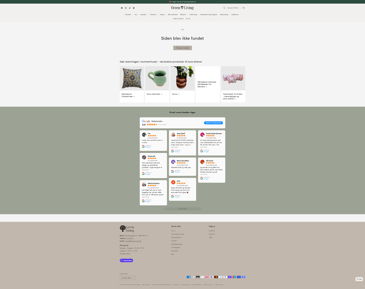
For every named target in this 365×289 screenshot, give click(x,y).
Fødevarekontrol (176, 237)
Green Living (127, 284)
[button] (128, 15)
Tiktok (210, 237)
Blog (172, 254)
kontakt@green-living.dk (133, 241)
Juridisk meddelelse (196, 284)
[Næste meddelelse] (244, 2)
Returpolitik (174, 251)
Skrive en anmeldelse (213, 123)
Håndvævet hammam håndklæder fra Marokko (207, 84)
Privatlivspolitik (175, 247)
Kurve (174, 94)
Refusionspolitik (146, 284)
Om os (173, 231)
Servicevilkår (176, 284)
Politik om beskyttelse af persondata (161, 284)
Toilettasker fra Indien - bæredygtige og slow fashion (232, 96)
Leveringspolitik (185, 284)
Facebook (212, 231)
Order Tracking (219, 284)
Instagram (212, 234)
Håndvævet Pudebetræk (127, 95)
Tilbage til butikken (182, 48)
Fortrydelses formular (177, 234)
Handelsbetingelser (177, 244)
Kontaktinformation (208, 284)
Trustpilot (174, 241)
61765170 (130, 238)
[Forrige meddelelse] (120, 2)
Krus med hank (153, 94)
